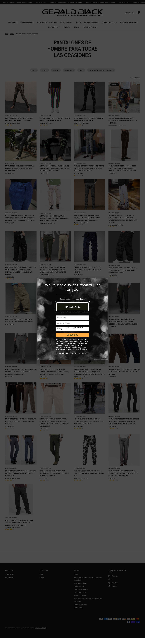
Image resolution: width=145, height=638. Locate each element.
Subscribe (72, 335)
